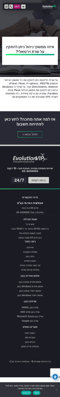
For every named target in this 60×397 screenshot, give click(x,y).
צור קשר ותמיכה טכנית (30, 265)
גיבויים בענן (30, 342)
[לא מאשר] (56, 389)
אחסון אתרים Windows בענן (30, 286)
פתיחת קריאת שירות (30, 269)
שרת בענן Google (30, 321)
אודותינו (30, 247)
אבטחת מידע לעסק (30, 346)
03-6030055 (11, 6)
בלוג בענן (30, 256)
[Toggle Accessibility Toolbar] (55, 376)
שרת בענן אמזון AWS (30, 312)
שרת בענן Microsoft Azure (30, 316)
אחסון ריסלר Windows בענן (30, 295)
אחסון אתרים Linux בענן (30, 282)
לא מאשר (26, 393)
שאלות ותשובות (30, 252)
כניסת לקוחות (23, 6)
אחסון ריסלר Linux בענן (30, 291)
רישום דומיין (30, 333)
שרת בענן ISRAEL (30, 307)
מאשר (36, 393)
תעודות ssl (30, 337)
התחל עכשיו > (30, 134)
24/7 (17, 7)
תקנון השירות (30, 261)
